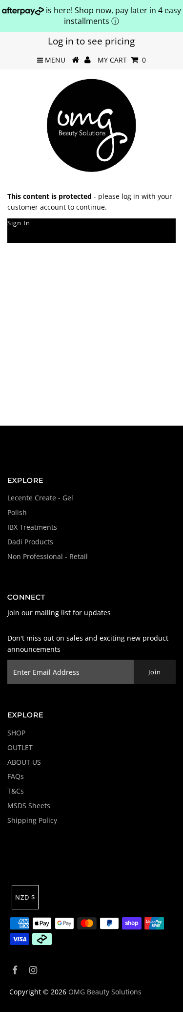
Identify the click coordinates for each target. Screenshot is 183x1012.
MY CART (122, 60)
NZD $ (25, 897)
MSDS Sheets (28, 805)
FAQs (15, 776)
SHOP (16, 732)
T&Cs (15, 791)
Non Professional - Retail (47, 556)
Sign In (18, 222)
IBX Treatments (32, 527)
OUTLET (20, 747)
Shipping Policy (32, 820)
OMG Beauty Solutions (105, 991)
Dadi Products (30, 541)
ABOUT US (24, 762)
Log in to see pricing (91, 41)
